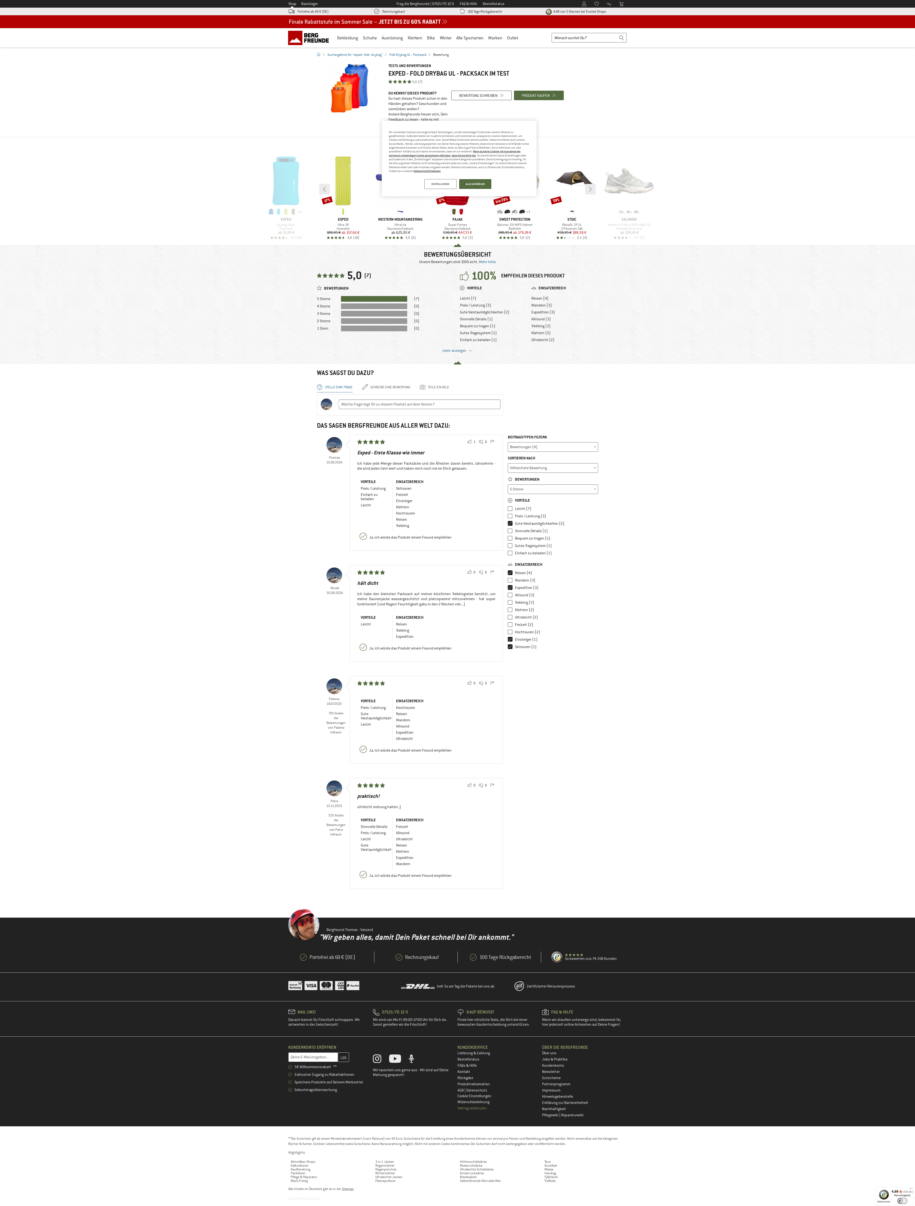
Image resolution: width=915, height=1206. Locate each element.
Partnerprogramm (556, 1084)
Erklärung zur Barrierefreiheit (565, 1102)
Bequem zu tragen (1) (477, 326)
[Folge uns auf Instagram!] (380, 1060)
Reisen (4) (540, 298)
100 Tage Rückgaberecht (485, 11)
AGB (461, 1090)
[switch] (902, 1201)
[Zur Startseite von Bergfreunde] (310, 37)
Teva (547, 1161)
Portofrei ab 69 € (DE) (313, 11)
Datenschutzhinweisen (427, 171)
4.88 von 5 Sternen (579, 11)
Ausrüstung (392, 38)
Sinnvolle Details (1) (476, 319)
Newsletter (551, 1071)
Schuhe (370, 38)
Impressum (551, 1090)
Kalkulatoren (300, 1165)
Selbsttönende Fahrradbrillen (480, 1181)
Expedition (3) (543, 312)
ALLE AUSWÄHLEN (475, 184)
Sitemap (348, 1189)
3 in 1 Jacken (384, 1161)
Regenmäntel (384, 1165)
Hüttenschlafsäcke (473, 1161)
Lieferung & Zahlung (474, 1053)
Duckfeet (550, 1165)
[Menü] (911, 1190)
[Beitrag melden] (492, 442)
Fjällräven (551, 1177)
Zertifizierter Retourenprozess (551, 986)
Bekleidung (347, 38)
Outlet (512, 38)
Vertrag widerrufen (472, 1108)
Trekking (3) (541, 326)
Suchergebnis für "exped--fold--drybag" (355, 54)
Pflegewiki (550, 1115)
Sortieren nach (521, 458)
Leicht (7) (468, 298)
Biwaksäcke (468, 1177)
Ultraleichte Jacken (388, 1177)
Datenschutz (476, 1090)
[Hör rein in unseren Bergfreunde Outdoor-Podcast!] (415, 1060)
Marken (495, 38)
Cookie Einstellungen (474, 1096)
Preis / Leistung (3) (475, 305)
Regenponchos (385, 1169)
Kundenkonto (553, 1065)
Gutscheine (551, 1078)
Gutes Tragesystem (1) (478, 333)
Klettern (415, 38)
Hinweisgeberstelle (557, 1096)
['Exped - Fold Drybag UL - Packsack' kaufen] (350, 88)
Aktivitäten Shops (303, 1161)
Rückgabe (465, 1078)
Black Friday (299, 1181)
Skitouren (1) (526, 647)
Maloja (548, 1169)
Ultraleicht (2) (542, 340)
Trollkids (550, 1181)
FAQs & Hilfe (467, 1065)
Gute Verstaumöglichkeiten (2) (484, 312)
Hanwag (550, 1173)
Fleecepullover (385, 1181)
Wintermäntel (385, 1173)
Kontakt (464, 1071)
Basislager (309, 3)
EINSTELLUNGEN (440, 184)
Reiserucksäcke (471, 1165)
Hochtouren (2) (527, 632)
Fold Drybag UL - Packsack (408, 54)
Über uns (549, 1053)
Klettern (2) (541, 333)
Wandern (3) (541, 305)
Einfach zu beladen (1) (478, 340)
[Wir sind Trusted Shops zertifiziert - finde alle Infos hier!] (557, 957)
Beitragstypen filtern (527, 437)
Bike (431, 38)
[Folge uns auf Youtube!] (398, 1060)
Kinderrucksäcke (472, 1173)
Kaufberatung (300, 1169)
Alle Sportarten (469, 38)
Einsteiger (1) (526, 639)
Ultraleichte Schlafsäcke (477, 1169)
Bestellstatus (468, 1059)
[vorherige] (324, 189)
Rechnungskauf (393, 11)
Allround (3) (541, 319)
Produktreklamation (474, 1084)
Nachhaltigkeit (554, 1109)
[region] (459, 159)
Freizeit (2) (524, 624)
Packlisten (298, 1173)
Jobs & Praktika (554, 1059)
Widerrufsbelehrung (473, 1102)
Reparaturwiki (572, 1115)
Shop (292, 3)
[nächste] (590, 189)
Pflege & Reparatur (304, 1177)
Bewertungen (526, 479)
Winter (446, 38)
